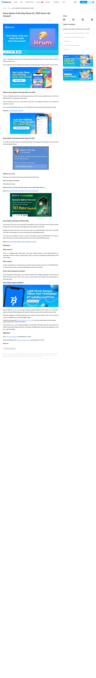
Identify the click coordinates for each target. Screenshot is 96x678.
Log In (75, 2)
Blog (63, 2)
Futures (39, 2)
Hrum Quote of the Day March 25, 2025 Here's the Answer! (23, 8)
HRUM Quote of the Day (9, 348)
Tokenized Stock (29, 2)
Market (16, 2)
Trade (21, 2)
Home (4, 8)
